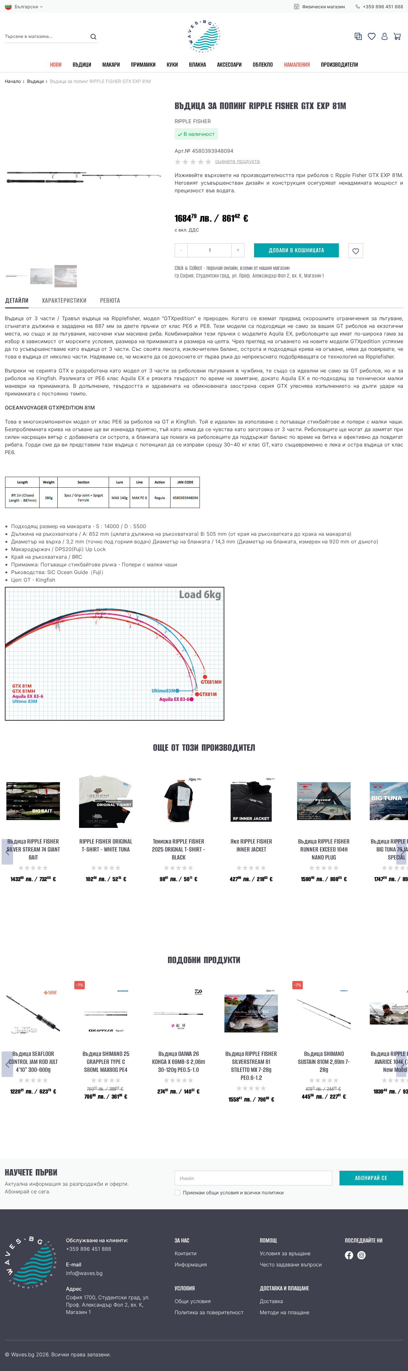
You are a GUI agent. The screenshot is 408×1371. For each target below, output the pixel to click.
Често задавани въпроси (291, 1264)
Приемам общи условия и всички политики (233, 1192)
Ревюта (110, 300)
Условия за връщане (285, 1253)
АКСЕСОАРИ (229, 65)
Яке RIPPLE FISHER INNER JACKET (251, 845)
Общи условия (193, 1301)
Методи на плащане (284, 1312)
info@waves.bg (84, 1273)
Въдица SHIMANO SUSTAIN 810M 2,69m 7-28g (324, 1062)
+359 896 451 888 (382, 7)
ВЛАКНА (197, 65)
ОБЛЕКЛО (263, 65)
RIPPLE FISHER (193, 121)
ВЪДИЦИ (82, 65)
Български (26, 7)
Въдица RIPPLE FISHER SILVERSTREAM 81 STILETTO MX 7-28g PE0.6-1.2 (251, 1066)
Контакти (186, 1253)
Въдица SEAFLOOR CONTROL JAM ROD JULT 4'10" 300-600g (33, 1062)
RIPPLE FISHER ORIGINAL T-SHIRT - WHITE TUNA (105, 845)
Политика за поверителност (209, 1312)
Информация (191, 1264)
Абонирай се (371, 1178)
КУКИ (172, 65)
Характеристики (64, 300)
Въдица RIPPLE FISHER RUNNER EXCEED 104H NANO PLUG (324, 849)
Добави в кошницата (296, 250)
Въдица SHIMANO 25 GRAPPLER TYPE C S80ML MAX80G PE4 (106, 1062)
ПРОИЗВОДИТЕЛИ (339, 65)
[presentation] (7, 852)
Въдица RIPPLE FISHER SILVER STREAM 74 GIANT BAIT (33, 849)
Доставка (271, 1301)
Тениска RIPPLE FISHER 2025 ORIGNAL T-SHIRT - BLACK (178, 849)
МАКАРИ (111, 65)
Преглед (33, 911)
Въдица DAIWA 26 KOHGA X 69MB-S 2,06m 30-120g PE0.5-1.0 (178, 1062)
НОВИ (56, 65)
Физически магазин (323, 7)
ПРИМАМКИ (143, 65)
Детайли (17, 300)
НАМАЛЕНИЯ (297, 65)
